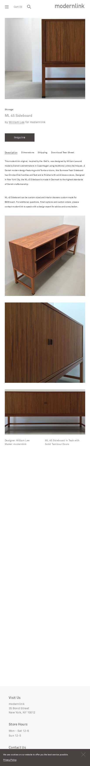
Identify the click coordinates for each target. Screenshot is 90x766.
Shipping (42, 152)
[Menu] (6, 6)
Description (11, 152)
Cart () (18, 7)
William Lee (16, 122)
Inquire (19, 137)
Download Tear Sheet (62, 152)
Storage (9, 110)
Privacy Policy (9, 760)
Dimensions (27, 152)
